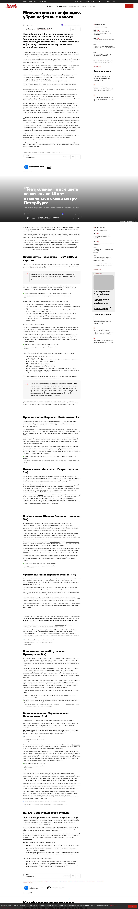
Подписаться (80, 1)
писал (32, 733)
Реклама (83, 6)
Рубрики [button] (50, 6)
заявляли (49, 395)
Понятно (132, 906)
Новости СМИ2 (27, 172)
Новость (29, 881)
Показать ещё (97, 66)
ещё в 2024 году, (55, 542)
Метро (34, 881)
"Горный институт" (60, 625)
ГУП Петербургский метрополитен (76, 881)
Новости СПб (100, 881)
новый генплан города (46, 376)
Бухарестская (61, 660)
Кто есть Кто (91, 6)
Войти (129, 6)
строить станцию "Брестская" (32, 776)
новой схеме (32, 334)
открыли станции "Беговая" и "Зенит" (68, 548)
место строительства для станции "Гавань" (56, 616)
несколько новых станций (59, 817)
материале (45, 798)
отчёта (51, 276)
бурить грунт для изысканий (52, 756)
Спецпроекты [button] (61, 6)
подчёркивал (36, 453)
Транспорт (40, 881)
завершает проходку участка (31, 545)
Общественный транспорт (50, 881)
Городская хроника (91, 881)
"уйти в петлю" (68, 486)
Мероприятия (74, 6)
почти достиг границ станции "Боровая (59, 758)
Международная (72, 660)
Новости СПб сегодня (28, 882)
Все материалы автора (43, 29)
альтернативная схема (59, 776)
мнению (40, 495)
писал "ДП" (47, 824)
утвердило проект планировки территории (60, 680)
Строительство (63, 881)
